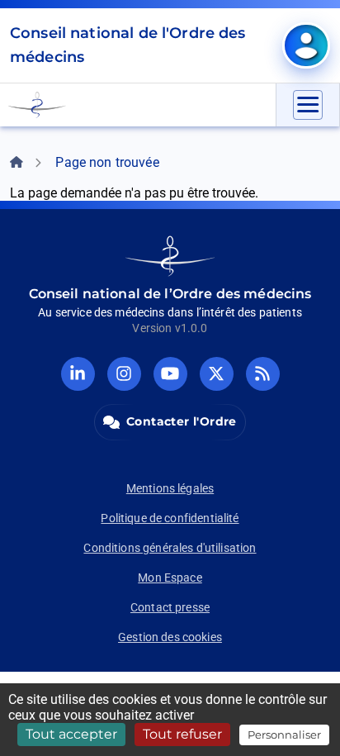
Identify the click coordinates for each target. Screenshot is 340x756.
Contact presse (170, 607)
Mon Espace (170, 577)
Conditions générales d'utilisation (169, 547)
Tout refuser (182, 734)
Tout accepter (71, 734)
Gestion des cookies (170, 637)
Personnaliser (284, 734)
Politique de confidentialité (169, 518)
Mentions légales (170, 488)
